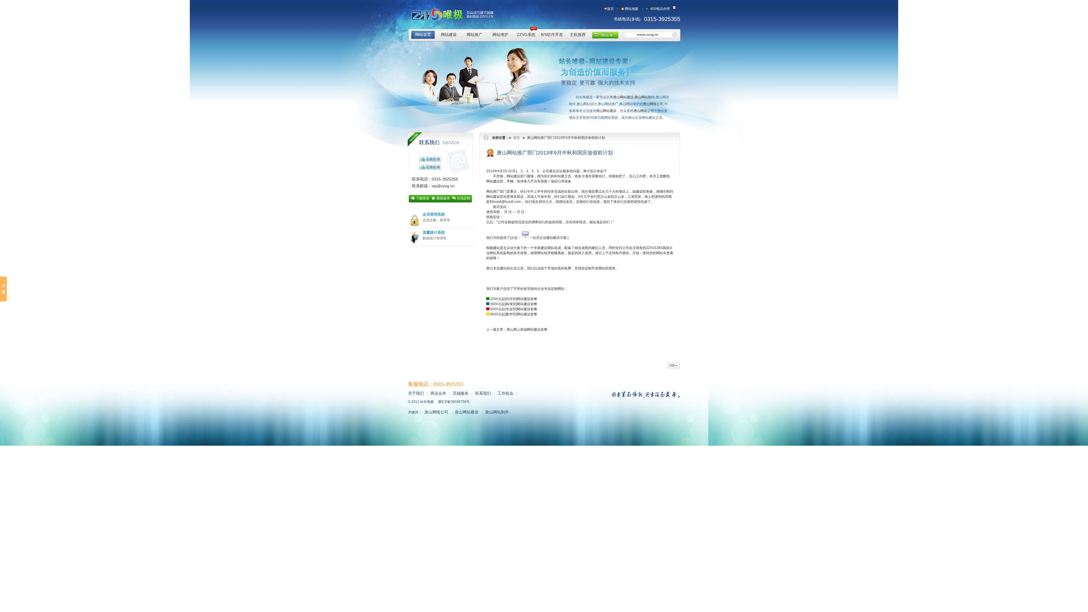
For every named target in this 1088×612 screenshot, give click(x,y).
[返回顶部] (673, 366)
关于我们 (416, 393)
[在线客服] (430, 158)
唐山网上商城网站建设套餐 (527, 330)
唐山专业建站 (496, 268)
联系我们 (439, 142)
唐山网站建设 (623, 97)
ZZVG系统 (526, 34)
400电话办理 (660, 9)
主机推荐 (578, 34)
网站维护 (500, 34)
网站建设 (449, 34)
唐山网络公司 (653, 104)
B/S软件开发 (552, 34)
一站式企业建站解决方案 (548, 238)
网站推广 (475, 34)
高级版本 (443, 198)
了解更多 (423, 198)
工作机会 (505, 393)
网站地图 (631, 9)
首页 (516, 138)
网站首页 (423, 34)
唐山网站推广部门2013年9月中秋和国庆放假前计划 (566, 138)
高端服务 (461, 393)
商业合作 (438, 393)
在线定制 (463, 198)
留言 (610, 9)
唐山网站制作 (644, 97)
